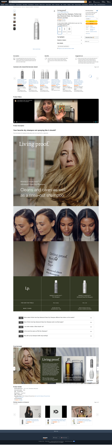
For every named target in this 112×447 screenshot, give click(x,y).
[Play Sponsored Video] (56, 412)
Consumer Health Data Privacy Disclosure (57, 441)
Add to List (87, 41)
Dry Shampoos (20, 397)
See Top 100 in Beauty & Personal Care (42, 396)
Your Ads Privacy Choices (69, 441)
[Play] (14, 122)
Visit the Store (89, 381)
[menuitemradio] (95, 122)
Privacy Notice (47, 441)
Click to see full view (36, 49)
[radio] (14, 11)
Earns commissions (29, 100)
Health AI (6, 4)
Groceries (36, 4)
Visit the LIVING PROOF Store (62, 12)
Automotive (91, 4)
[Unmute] (97, 122)
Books (53, 4)
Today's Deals (48, 4)
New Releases (31, 4)
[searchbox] (48, 2)
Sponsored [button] (15, 403)
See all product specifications (63, 46)
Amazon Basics (19, 4)
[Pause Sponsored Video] (40, 414)
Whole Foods (42, 4)
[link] (22, 81)
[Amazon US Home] (45, 438)
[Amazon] (4, 1)
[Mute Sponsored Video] (40, 416)
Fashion (64, 4)
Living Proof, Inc (92, 27)
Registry (69, 4)
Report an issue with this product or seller (66, 48)
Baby (95, 4)
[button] (2, 5)
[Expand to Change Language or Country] (59, 437)
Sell (61, 4)
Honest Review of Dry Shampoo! (23, 101)
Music (73, 4)
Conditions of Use (41, 441)
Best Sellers (25, 4)
